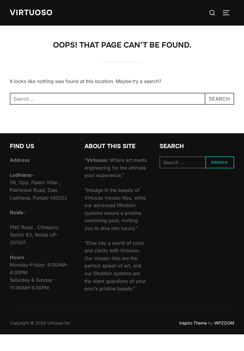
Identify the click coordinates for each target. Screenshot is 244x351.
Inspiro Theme (193, 322)
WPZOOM (224, 322)
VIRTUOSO (31, 13)
